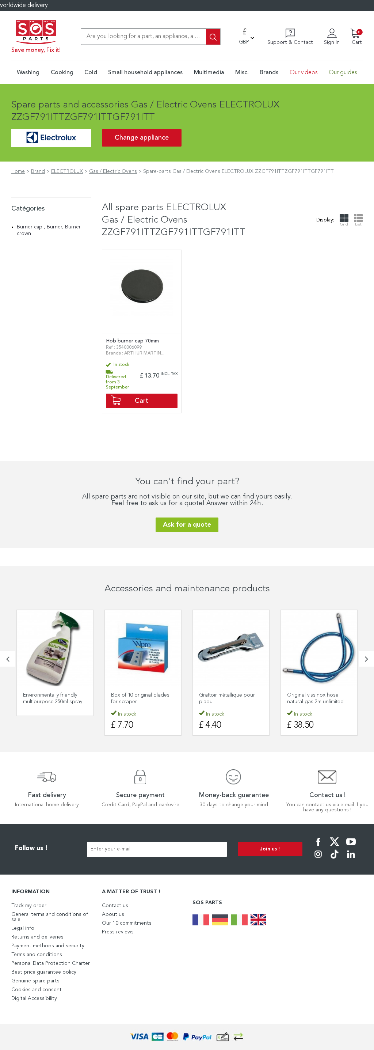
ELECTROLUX (67, 171)
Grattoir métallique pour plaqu (227, 698)
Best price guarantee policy (43, 972)
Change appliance (142, 137)
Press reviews (118, 932)
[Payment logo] (187, 1037)
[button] (7, 659)
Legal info (22, 928)
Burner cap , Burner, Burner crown (49, 230)
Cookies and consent (36, 989)
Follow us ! (31, 848)
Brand (38, 171)
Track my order (28, 905)
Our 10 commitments (127, 923)
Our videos (304, 73)
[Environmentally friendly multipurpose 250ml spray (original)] (55, 648)
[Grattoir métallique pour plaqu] (231, 648)
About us (113, 914)
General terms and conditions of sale (49, 917)
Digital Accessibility (34, 998)
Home (18, 171)
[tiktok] (334, 859)
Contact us (115, 905)
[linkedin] (351, 859)
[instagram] (318, 859)
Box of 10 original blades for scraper (140, 698)
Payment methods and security (47, 945)
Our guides (343, 73)
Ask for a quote (187, 525)
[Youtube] (351, 846)
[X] (334, 846)
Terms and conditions (36, 954)
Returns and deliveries (37, 937)
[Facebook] (318, 846)
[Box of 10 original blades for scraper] (143, 648)
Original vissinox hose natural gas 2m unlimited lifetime (315, 702)
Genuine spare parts (35, 980)
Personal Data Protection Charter (50, 963)
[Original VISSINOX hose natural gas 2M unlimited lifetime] (319, 648)
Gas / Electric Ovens (113, 171)
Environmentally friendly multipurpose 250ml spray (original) (52, 702)
